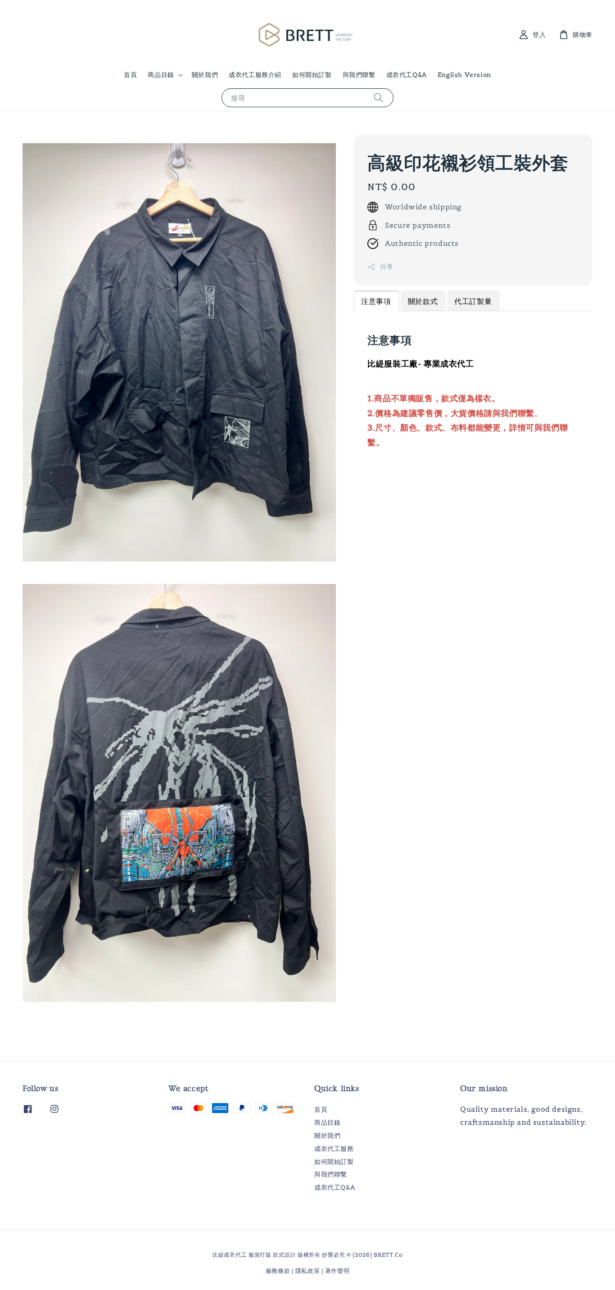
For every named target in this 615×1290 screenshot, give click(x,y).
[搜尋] (378, 97)
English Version (464, 75)
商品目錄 (161, 75)
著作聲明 (337, 1271)
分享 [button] (386, 267)
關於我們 (205, 75)
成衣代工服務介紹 (255, 75)
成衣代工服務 (334, 1149)
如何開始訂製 (312, 75)
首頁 (130, 75)
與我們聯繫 (359, 75)
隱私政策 (307, 1271)
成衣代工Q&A (406, 75)
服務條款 (278, 1271)
